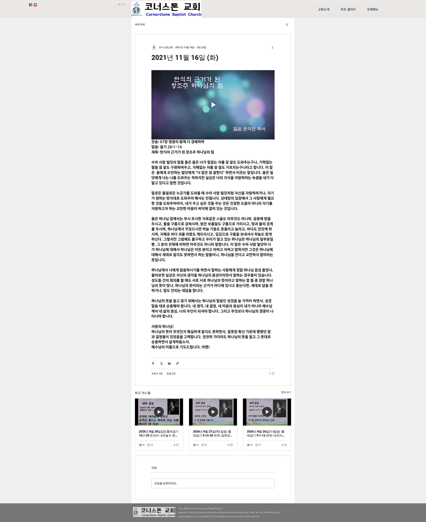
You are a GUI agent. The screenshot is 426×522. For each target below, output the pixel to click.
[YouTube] (35, 4)
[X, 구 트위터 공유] (161, 363)
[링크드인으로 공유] (169, 363)
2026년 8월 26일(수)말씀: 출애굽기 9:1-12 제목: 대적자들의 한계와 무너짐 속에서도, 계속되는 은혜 (266, 434)
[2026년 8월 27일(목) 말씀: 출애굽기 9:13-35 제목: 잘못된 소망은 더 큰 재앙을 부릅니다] (213, 412)
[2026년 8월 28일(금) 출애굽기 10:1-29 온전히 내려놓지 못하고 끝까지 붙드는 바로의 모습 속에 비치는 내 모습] (159, 412)
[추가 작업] (273, 47)
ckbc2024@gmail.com (188, 516)
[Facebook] (30, 4)
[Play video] (213, 104)
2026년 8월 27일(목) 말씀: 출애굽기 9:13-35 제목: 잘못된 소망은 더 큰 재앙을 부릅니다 (212, 434)
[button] (287, 24)
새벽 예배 (140, 24)
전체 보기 (286, 392)
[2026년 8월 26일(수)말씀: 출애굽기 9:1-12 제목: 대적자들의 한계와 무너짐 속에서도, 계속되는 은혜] (267, 412)
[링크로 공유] (177, 363)
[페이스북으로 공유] (153, 363)
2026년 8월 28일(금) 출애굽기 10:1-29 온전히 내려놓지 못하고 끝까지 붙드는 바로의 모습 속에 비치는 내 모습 (159, 434)
